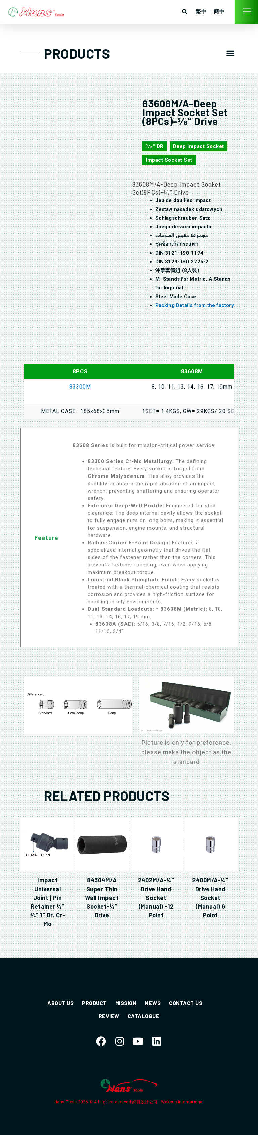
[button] (231, 52)
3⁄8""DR (155, 146)
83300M (80, 386)
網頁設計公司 (145, 1102)
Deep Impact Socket (198, 146)
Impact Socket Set (169, 160)
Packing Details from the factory (194, 305)
